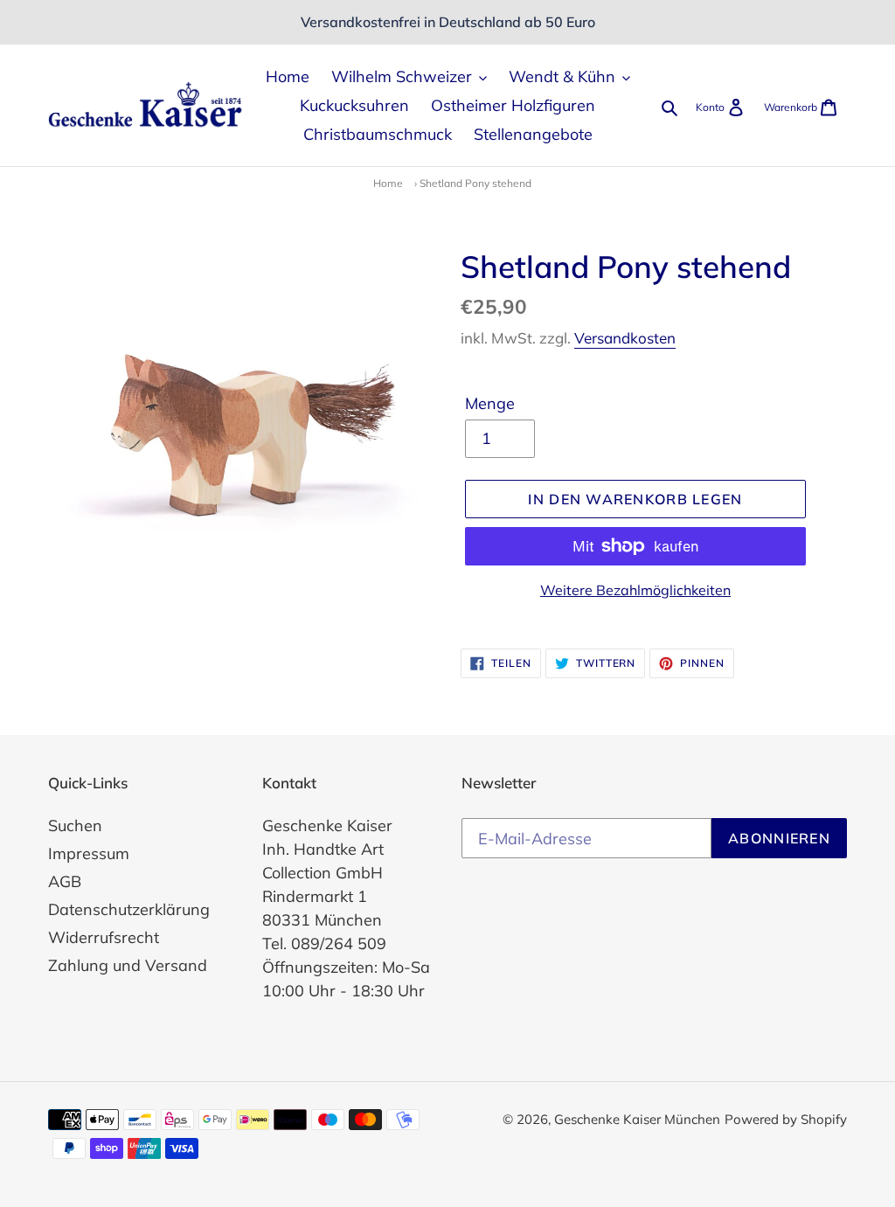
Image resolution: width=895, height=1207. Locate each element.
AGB (64, 881)
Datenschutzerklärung (129, 909)
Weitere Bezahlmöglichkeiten (635, 590)
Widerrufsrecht (103, 937)
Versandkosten (625, 338)
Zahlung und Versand (127, 965)
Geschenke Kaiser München (637, 1119)
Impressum (88, 853)
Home (388, 183)
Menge (490, 403)
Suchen (75, 825)
